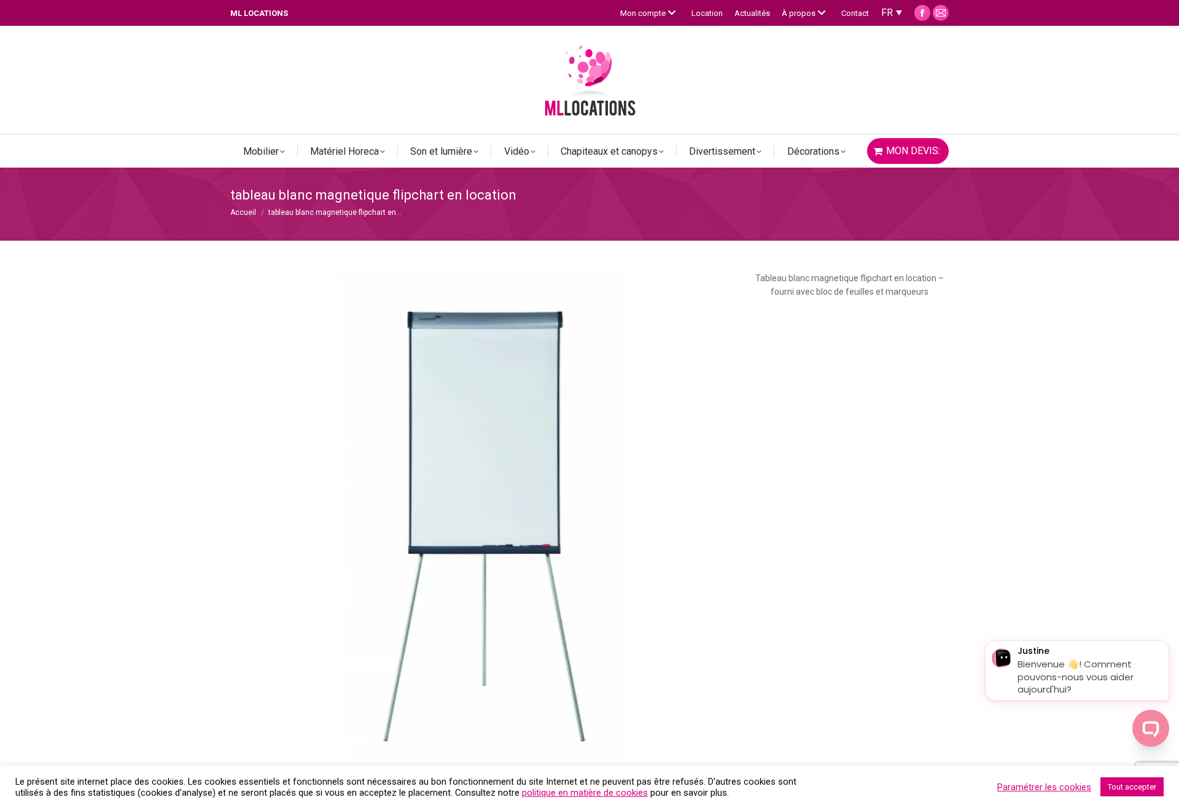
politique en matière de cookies (585, 792)
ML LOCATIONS (259, 13)
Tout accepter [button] (1132, 786)
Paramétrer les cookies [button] (1044, 787)
